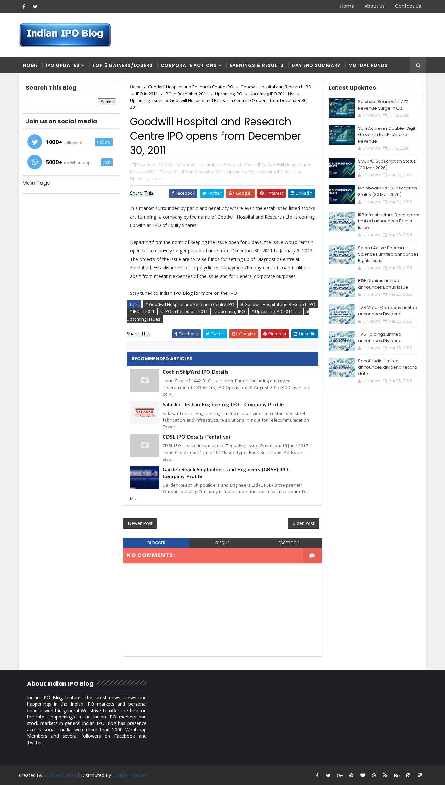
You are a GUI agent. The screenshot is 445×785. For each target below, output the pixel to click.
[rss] (385, 775)
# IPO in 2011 (141, 311)
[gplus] (340, 775)
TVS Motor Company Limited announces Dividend (387, 310)
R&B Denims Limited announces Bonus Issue (383, 284)
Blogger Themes (130, 775)
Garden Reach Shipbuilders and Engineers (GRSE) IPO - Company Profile (227, 473)
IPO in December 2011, (204, 171)
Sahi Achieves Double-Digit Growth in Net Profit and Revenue (386, 134)
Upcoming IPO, (241, 171)
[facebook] (24, 6)
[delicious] (419, 775)
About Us (375, 6)
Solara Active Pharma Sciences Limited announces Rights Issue (388, 254)
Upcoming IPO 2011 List (272, 94)
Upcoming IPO (228, 94)
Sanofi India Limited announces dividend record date (387, 367)
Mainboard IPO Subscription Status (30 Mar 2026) (387, 191)
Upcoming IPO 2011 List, (279, 171)
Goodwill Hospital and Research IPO (275, 87)
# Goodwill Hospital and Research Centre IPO (189, 304)
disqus (222, 543)
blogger (156, 543)
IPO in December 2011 (186, 94)
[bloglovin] (362, 775)
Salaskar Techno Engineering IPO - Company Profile (223, 404)
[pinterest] (351, 775)
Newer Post (140, 523)
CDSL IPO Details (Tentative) (196, 437)
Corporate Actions (189, 65)
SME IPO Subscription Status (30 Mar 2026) (387, 164)
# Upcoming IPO (229, 311)
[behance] (397, 775)
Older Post (303, 523)
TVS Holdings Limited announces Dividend (380, 337)
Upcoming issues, (147, 178)
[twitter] (35, 6)
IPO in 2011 (147, 94)
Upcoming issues (147, 100)
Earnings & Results (257, 65)
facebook (289, 543)
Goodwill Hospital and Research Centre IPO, (222, 165)
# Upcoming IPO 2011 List (275, 311)
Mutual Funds (368, 65)
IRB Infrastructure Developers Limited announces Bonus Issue (388, 221)
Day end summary (316, 65)
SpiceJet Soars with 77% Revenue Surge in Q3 (383, 104)
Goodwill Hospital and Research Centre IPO (190, 87)
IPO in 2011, (170, 171)
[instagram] (408, 775)
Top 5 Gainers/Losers (122, 65)
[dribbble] (374, 775)
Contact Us (408, 6)
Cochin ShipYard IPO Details (196, 372)
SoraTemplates (60, 775)
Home (347, 6)
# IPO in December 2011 (184, 311)
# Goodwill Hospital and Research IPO (278, 304)
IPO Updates (62, 65)
